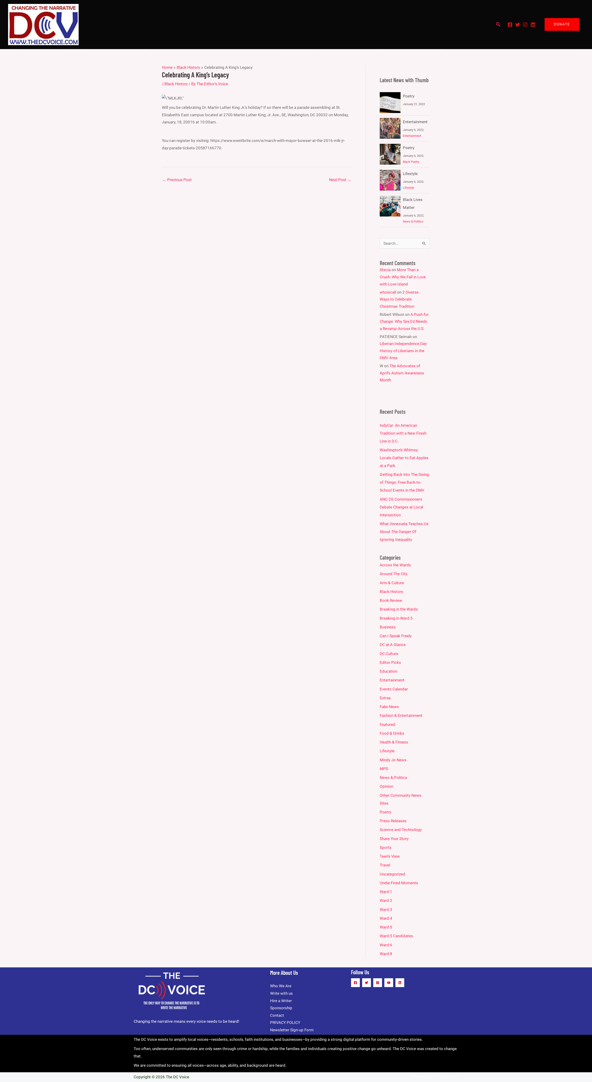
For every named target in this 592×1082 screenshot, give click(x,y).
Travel (385, 865)
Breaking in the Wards (399, 609)
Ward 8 (386, 953)
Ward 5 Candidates (396, 936)
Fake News (389, 706)
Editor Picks (390, 662)
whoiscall (388, 292)
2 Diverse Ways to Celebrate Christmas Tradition (399, 299)
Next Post (340, 179)
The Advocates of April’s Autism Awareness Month (402, 373)
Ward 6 (386, 945)
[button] (498, 24)
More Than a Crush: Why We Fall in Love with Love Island (403, 276)
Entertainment (415, 121)
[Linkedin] (532, 24)
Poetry (408, 96)
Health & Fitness (394, 742)
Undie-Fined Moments (399, 883)
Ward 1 (386, 891)
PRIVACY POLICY (285, 1022)
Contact (277, 1015)
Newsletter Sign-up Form (292, 1030)
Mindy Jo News (393, 760)
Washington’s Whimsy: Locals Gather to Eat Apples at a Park (404, 458)
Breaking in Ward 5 (396, 618)
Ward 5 (386, 927)
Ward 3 (386, 909)
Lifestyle (410, 173)
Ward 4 (386, 918)
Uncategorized (392, 874)
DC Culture (389, 653)
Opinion (386, 786)
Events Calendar (394, 689)
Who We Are (280, 986)
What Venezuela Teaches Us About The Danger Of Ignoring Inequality (404, 531)
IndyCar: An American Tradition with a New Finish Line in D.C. (403, 433)
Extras (385, 698)
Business (388, 627)
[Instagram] (525, 24)
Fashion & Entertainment (401, 715)
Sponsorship (281, 1008)
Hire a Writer (281, 1000)
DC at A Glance (393, 644)
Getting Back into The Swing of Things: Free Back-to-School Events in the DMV (404, 482)
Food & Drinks (392, 733)
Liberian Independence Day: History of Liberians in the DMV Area (404, 350)
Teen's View (390, 856)
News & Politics (413, 221)
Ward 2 (386, 900)
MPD (384, 768)
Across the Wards (395, 565)
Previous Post (177, 179)
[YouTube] (388, 982)
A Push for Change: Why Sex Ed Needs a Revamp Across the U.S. (404, 321)
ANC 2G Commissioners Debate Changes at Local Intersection (401, 507)
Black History (176, 84)
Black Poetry (411, 161)
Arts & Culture (392, 582)
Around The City (393, 573)
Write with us (281, 993)
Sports (386, 847)
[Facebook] (510, 24)
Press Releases (393, 821)
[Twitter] (517, 24)
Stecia (385, 269)
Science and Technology (401, 829)
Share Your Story (394, 838)
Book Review (391, 600)
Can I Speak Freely (396, 636)
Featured (387, 724)
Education (388, 671)
